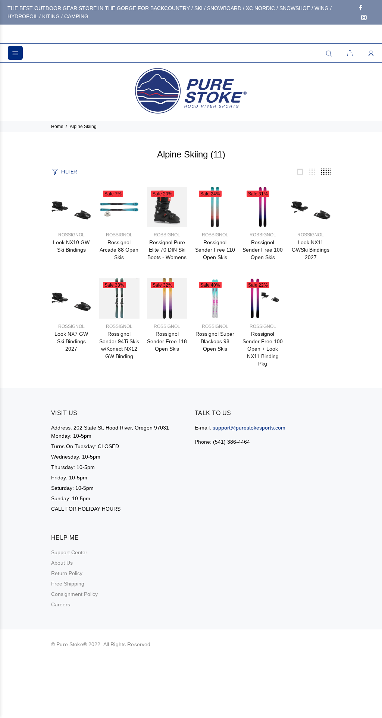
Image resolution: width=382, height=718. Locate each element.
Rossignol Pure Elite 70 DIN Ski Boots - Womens (167, 249)
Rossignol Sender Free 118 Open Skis (167, 341)
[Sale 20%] (167, 207)
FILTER (69, 172)
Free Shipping (67, 584)
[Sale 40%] (215, 298)
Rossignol (71, 234)
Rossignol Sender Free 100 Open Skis (262, 249)
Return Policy (66, 573)
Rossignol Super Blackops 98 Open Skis (214, 341)
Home (57, 126)
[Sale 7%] (119, 207)
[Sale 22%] (262, 298)
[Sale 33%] (119, 298)
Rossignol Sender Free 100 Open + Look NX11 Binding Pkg (262, 349)
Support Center (69, 552)
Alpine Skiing (83, 126)
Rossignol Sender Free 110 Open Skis (215, 249)
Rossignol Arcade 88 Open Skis (119, 249)
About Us (62, 563)
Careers (60, 604)
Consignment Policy (74, 594)
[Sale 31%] (262, 207)
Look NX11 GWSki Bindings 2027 (310, 249)
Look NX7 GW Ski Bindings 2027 (71, 341)
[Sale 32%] (167, 298)
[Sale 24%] (215, 207)
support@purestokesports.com (249, 428)
